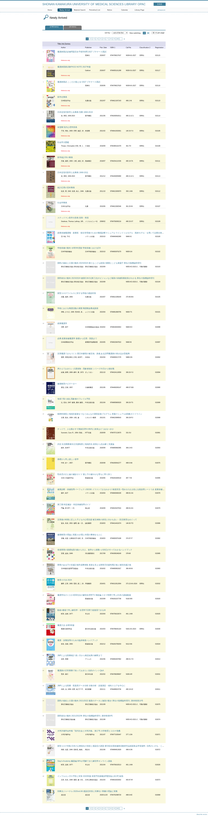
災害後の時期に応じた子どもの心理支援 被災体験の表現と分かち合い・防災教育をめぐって (97, 520)
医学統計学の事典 (65, 157)
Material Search (79, 10)
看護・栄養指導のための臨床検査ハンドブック (77, 640)
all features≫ (161, 10)
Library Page (139, 10)
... (121, 39)
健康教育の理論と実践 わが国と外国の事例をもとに (79, 535)
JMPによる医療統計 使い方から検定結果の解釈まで (79, 655)
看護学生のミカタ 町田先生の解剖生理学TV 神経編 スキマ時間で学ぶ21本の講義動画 (94, 595)
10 (117, 39)
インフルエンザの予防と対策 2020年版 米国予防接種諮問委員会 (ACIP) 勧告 (90, 776)
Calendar (124, 10)
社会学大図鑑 (63, 142)
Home (50, 10)
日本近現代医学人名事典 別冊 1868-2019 (75, 112)
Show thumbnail (148, 33)
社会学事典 (62, 203)
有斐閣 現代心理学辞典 (67, 127)
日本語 (159, 4)
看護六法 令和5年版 (65, 625)
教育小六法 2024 (64, 580)
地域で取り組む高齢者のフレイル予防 (73, 399)
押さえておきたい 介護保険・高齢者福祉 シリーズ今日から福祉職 (85, 369)
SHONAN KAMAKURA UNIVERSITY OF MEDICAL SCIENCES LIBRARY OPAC (94, 4)
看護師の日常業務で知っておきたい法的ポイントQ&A (80, 670)
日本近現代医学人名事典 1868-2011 (72, 172)
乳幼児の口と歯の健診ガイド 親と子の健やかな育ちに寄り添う (84, 474)
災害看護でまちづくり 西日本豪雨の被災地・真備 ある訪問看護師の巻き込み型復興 (93, 354)
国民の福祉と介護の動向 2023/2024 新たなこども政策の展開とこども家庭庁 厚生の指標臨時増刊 (99, 263)
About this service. (202, 814)
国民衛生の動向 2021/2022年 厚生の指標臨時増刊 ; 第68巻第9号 (85, 716)
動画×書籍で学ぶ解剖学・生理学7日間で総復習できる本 (81, 610)
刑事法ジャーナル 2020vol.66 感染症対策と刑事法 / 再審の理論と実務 (87, 791)
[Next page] (124, 38)
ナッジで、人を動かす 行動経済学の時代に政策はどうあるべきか (85, 429)
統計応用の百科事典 (66, 188)
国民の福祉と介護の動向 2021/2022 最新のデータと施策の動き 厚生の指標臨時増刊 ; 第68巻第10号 (100, 701)
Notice (109, 10)
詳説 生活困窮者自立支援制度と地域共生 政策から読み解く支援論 (85, 444)
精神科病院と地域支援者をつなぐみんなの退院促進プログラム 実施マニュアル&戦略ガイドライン (99, 414)
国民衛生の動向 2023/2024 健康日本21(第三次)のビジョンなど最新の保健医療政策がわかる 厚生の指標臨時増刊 (105, 278)
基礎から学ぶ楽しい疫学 (68, 459)
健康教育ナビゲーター (67, 384)
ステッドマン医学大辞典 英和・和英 (73, 218)
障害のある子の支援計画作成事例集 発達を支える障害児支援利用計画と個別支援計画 (94, 565)
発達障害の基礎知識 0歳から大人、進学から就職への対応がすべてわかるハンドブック (94, 550)
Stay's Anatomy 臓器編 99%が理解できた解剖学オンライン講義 (84, 761)
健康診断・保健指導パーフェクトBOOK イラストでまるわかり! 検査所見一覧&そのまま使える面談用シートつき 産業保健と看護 (112, 489)
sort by (107, 33)
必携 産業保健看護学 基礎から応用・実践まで (77, 338)
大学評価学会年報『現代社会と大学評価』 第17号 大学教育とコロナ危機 (88, 731)
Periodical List (94, 10)
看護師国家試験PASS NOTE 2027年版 (74, 67)
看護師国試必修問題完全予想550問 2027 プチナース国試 (81, 52)
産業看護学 (62, 323)
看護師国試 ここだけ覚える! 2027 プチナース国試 (78, 82)
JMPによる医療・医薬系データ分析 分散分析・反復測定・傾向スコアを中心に (91, 686)
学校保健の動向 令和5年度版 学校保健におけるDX (79, 248)
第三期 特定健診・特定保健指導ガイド (74, 504)
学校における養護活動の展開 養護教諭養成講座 (77, 308)
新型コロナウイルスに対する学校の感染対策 (76, 293)
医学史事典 (62, 97)
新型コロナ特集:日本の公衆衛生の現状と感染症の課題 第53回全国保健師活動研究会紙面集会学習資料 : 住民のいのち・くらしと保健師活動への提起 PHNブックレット (129, 746)
